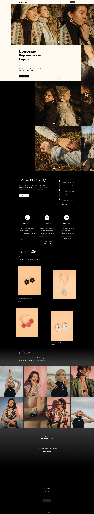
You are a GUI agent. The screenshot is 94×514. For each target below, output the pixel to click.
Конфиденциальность (46, 489)
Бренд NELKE (47, 491)
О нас (51, 2)
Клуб (48, 2)
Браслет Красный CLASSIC (22, 340)
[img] (47, 437)
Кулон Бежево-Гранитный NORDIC (61, 302)
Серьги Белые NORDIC (56, 342)
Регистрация (47, 480)
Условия (47, 486)
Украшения (43, 2)
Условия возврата (47, 488)
